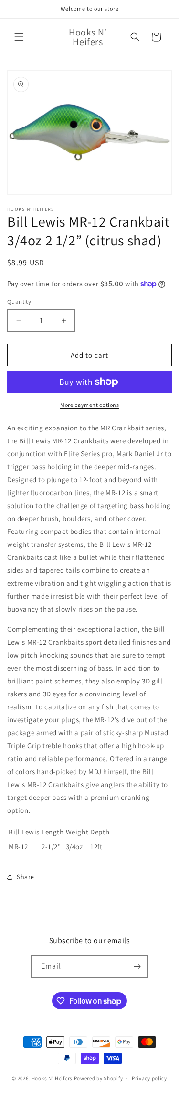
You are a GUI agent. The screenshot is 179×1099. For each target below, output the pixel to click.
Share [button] (25, 876)
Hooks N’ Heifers (53, 1078)
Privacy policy (149, 1078)
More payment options (89, 404)
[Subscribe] (136, 966)
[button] (19, 36)
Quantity (19, 302)
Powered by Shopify (98, 1078)
